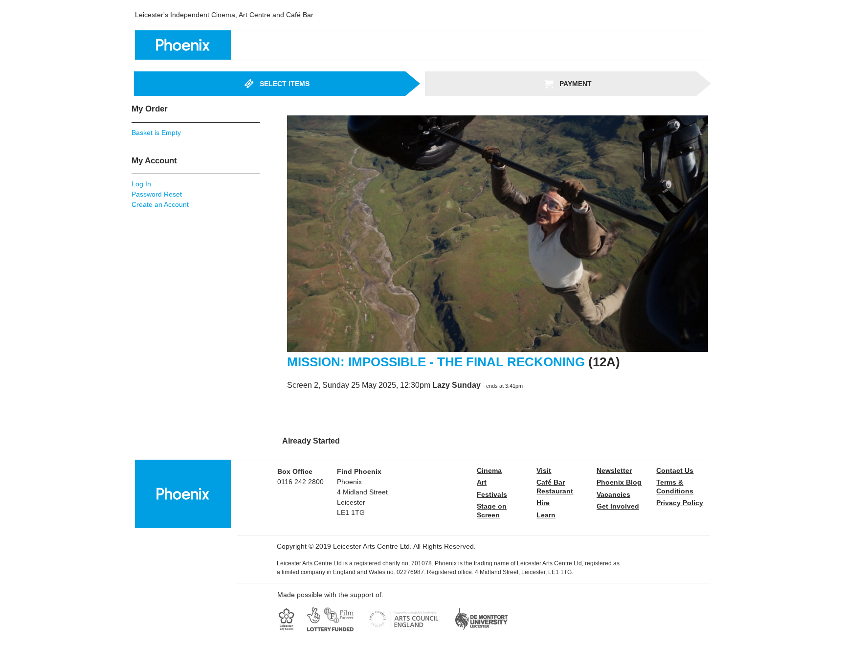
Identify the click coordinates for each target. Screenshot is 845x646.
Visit (543, 470)
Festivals (492, 494)
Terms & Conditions (674, 486)
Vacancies (613, 494)
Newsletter (614, 470)
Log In (141, 184)
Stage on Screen (492, 510)
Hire (543, 503)
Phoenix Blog (619, 482)
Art (482, 482)
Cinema (489, 470)
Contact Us (674, 470)
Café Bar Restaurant (554, 486)
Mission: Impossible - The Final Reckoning (437, 362)
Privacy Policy (679, 503)
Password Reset (157, 194)
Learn (546, 515)
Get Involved (618, 506)
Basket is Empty (156, 132)
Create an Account (160, 204)
